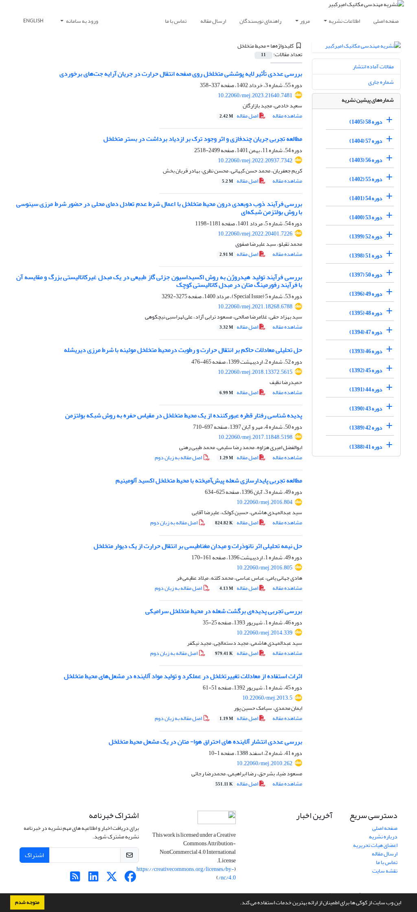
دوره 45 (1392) (365, 370)
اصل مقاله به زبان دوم (179, 457)
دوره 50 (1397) (365, 274)
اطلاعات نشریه (344, 20)
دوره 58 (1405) (365, 121)
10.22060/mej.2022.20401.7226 (255, 233)
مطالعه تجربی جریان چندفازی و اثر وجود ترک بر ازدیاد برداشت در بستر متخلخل (202, 139)
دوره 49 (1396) (365, 293)
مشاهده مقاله (287, 115)
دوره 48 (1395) (365, 313)
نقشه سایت (384, 870)
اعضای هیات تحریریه (375, 845)
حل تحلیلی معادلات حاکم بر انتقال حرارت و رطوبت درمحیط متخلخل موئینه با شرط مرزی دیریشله (183, 350)
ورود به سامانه (81, 20)
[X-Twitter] (112, 878)
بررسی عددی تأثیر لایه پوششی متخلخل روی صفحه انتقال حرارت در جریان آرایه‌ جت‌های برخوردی (180, 74)
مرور (305, 20)
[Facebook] (130, 878)
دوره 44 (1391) (365, 389)
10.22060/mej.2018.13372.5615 (255, 372)
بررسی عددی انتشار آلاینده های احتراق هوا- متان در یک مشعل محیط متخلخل (205, 741)
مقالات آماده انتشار (373, 66)
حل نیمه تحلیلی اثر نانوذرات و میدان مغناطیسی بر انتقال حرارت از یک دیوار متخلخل (198, 546)
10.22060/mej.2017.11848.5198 (255, 437)
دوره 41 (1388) (365, 446)
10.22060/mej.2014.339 (264, 632)
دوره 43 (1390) (365, 408)
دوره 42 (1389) (365, 427)
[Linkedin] (93, 878)
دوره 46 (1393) (365, 351)
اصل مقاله (239, 115)
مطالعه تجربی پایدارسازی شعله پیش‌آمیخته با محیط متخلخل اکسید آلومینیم (209, 480)
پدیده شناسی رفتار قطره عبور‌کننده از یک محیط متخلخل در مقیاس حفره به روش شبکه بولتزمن (183, 415)
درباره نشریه (383, 836)
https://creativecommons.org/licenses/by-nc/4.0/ (186, 873)
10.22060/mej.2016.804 (264, 502)
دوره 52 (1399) (365, 236)
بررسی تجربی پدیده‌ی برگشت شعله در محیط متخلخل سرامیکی (223, 611)
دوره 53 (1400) (365, 217)
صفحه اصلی (386, 20)
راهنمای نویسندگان (260, 20)
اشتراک (34, 855)
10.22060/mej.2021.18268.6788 (255, 306)
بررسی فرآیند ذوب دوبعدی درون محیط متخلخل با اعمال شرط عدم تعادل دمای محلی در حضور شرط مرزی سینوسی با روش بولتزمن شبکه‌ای (159, 208)
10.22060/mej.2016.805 (264, 567)
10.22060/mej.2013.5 (267, 697)
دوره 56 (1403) (365, 160)
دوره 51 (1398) (365, 255)
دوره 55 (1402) (365, 179)
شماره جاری (381, 81)
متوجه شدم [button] (27, 902)
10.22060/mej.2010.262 (264, 763)
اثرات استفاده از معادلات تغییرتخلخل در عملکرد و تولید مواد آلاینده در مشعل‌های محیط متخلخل (183, 676)
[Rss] (75, 878)
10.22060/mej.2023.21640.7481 (255, 95)
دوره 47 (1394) (365, 332)
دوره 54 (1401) (365, 198)
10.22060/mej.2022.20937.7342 (255, 160)
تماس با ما (176, 20)
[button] (238, 903)
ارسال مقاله (213, 20)
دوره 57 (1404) (365, 140)
